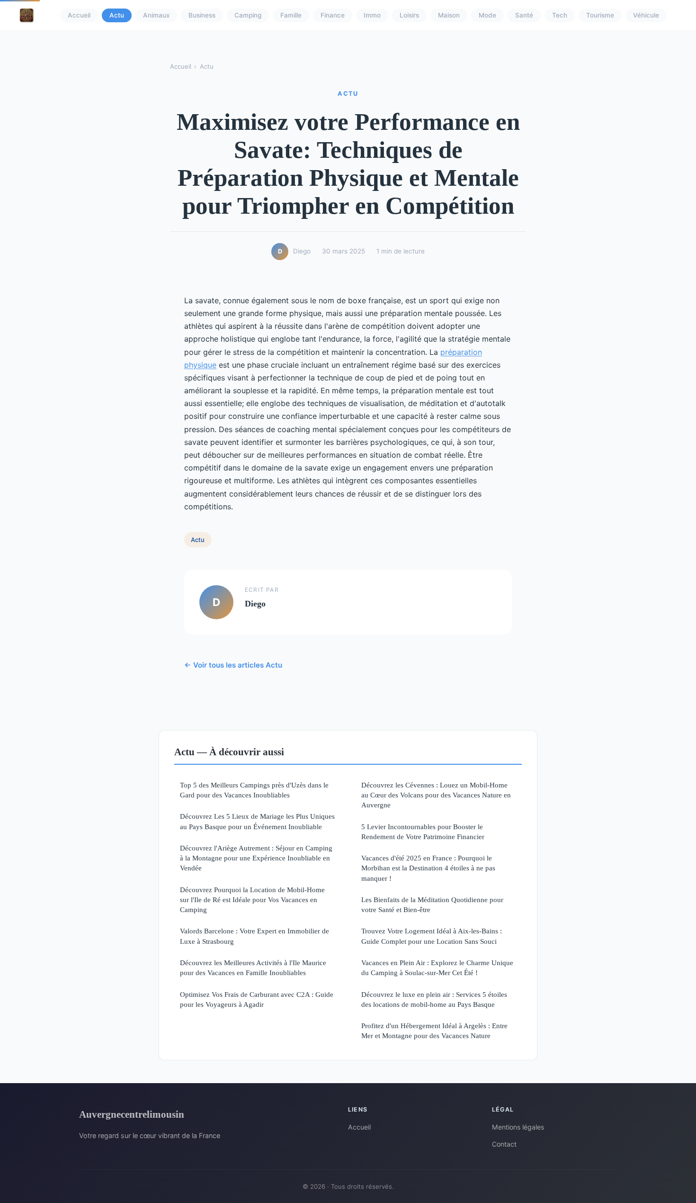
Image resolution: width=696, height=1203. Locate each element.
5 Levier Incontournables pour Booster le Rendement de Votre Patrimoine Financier (422, 832)
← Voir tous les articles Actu (233, 664)
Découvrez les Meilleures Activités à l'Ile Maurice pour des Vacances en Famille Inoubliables (253, 968)
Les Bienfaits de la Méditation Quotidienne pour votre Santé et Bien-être (432, 904)
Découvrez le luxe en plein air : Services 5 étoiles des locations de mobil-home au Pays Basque (434, 999)
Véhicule (646, 15)
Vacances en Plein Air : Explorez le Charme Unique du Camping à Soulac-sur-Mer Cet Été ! (437, 968)
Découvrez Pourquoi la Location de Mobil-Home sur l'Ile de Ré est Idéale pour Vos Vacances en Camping (252, 900)
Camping (247, 15)
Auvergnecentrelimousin (131, 1114)
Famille (291, 15)
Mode (487, 15)
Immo (372, 15)
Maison (449, 15)
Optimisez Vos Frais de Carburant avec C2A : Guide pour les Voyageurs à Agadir (256, 999)
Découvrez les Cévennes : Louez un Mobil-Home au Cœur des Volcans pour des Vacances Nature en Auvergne (436, 795)
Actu (116, 15)
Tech (559, 15)
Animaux (156, 15)
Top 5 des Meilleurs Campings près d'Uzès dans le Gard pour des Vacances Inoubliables (254, 790)
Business (201, 15)
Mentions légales (518, 1127)
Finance (333, 15)
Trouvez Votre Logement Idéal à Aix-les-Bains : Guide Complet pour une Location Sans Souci (431, 936)
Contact (504, 1144)
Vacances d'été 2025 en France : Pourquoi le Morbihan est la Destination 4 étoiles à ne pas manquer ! (428, 868)
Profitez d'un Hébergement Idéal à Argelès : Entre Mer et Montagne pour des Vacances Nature (434, 1031)
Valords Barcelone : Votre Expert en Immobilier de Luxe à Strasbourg (254, 936)
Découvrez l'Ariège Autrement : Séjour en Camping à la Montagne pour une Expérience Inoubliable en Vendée (256, 858)
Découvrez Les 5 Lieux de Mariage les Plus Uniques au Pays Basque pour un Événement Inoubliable (257, 821)
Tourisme (600, 15)
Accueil (79, 15)
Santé (524, 15)
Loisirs (409, 15)
